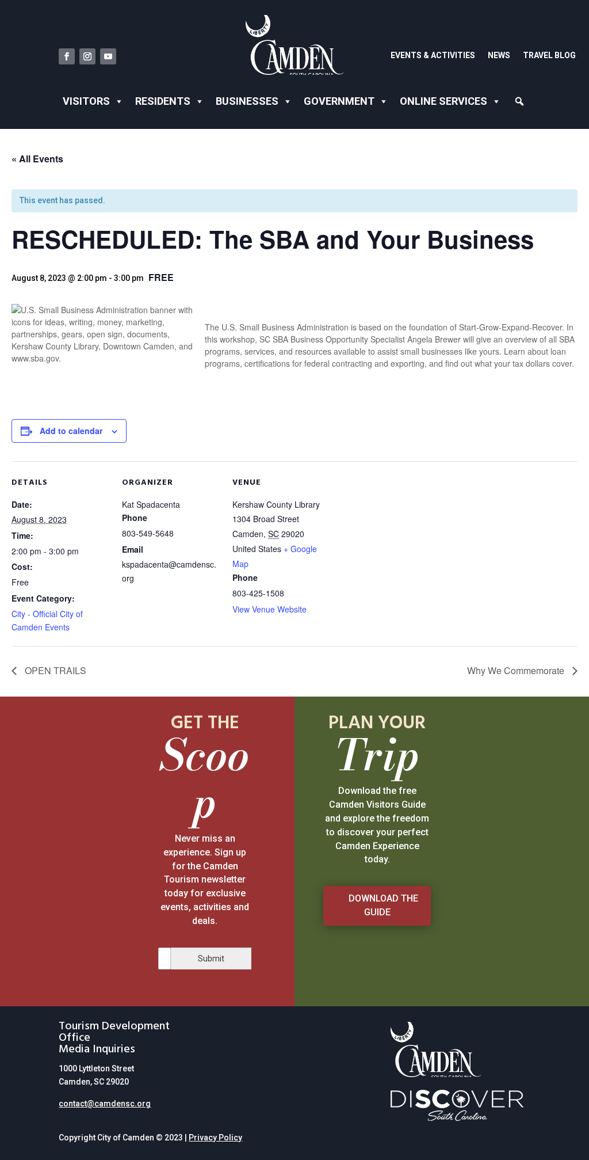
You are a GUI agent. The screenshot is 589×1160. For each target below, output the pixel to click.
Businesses (247, 101)
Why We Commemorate (517, 670)
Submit (211, 958)
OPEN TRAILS (54, 670)
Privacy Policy (215, 1137)
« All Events (37, 158)
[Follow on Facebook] (67, 56)
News (499, 55)
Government (339, 101)
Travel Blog (549, 55)
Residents (162, 101)
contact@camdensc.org (105, 1103)
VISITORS (86, 101)
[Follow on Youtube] (108, 56)
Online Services (443, 101)
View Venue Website (269, 609)
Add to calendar (71, 430)
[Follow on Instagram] (87, 56)
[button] (520, 101)
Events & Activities (433, 55)
